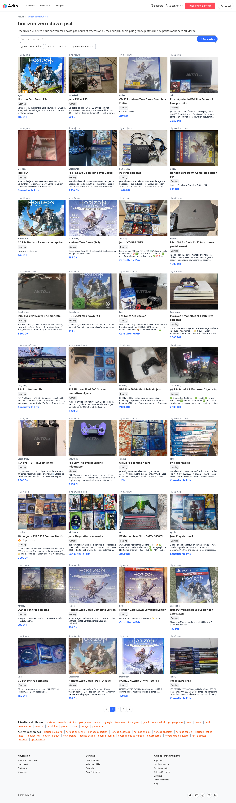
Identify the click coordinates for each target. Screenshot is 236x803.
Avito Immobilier (93, 764)
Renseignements (161, 779)
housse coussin (106, 735)
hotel (188, 722)
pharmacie (98, 726)
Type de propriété (29, 46)
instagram (133, 722)
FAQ (156, 783)
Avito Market (91, 768)
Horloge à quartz (53, 731)
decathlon (52, 726)
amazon (39, 726)
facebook (120, 722)
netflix (208, 722)
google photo (175, 722)
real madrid (158, 722)
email (75, 726)
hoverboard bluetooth (176, 735)
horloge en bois (142, 731)
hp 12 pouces (199, 735)
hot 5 (22, 735)
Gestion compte (161, 768)
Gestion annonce (161, 764)
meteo (97, 722)
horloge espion (184, 731)
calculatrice (25, 726)
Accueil (21, 17)
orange (85, 726)
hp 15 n (23, 739)
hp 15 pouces (38, 739)
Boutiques (59, 5)
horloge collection (97, 731)
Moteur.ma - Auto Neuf (28, 760)
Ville (49, 46)
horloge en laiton (163, 731)
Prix (61, 46)
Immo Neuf (45, 5)
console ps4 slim (67, 722)
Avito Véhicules (92, 760)
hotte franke (69, 735)
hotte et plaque (51, 735)
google (108, 722)
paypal (64, 726)
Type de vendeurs (81, 46)
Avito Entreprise (93, 772)
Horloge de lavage (120, 731)
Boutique (158, 775)
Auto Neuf (30, 5)
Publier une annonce (200, 5)
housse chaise (87, 735)
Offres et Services (162, 772)
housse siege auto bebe (131, 735)
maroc (198, 722)
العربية (227, 5)
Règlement (159, 760)
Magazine (22, 772)
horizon (51, 722)
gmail (146, 722)
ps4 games (85, 722)
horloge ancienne (75, 731)
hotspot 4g (34, 735)
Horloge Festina (203, 731)
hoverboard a (154, 735)
